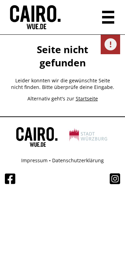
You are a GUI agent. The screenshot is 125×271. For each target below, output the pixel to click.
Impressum (34, 160)
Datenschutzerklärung (78, 160)
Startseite (87, 98)
